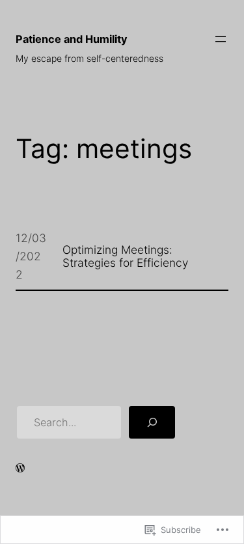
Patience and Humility (72, 39)
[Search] (152, 422)
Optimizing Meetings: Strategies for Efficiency (125, 256)
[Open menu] (220, 39)
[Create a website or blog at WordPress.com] (20, 469)
